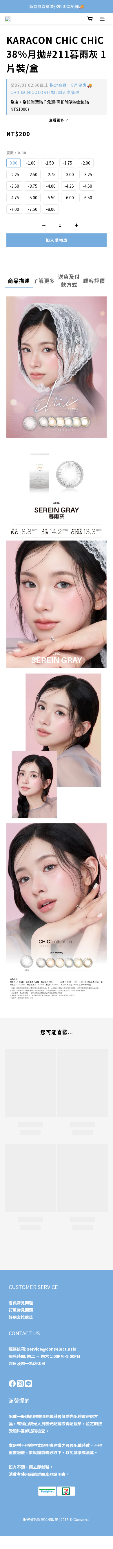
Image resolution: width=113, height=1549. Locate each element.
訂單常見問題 (21, 1310)
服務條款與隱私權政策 (40, 1519)
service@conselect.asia (51, 1349)
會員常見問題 (21, 1302)
